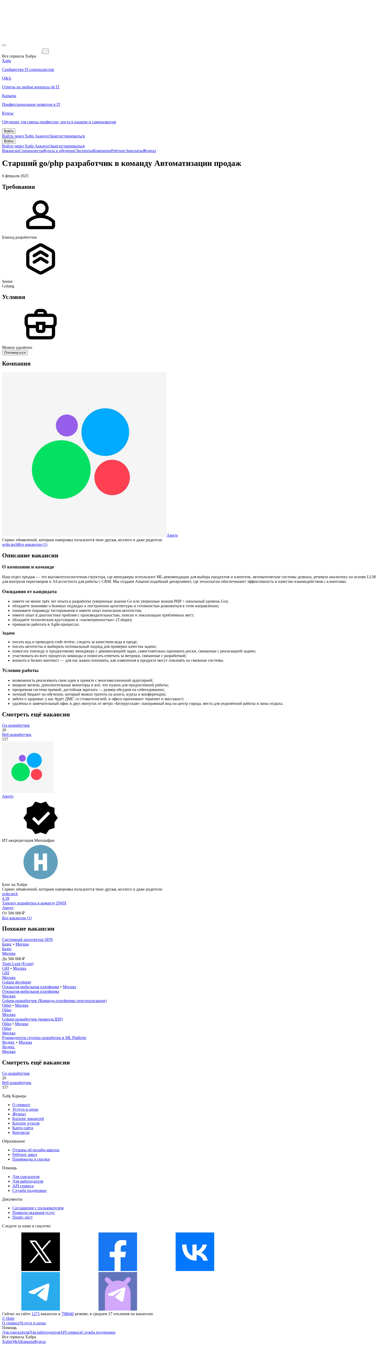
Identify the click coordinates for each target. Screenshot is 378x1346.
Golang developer (16, 982)
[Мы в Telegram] (40, 1309)
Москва (22, 944)
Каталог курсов (26, 1123)
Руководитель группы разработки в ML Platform (44, 1037)
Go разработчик (16, 725)
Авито (172, 535)
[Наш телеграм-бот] (117, 1309)
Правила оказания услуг (33, 1212)
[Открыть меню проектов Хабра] (4, 45)
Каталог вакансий (28, 1118)
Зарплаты (134, 150)
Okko (6, 1005)
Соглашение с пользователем (38, 1208)
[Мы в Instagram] (272, 1269)
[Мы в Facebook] (117, 1269)
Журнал (149, 150)
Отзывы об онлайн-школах (36, 1150)
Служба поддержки (29, 1190)
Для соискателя (25, 1176)
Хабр (6, 1341)
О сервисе (21, 1104)
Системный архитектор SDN (27, 939)
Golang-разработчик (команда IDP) (32, 1019)
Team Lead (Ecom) (17, 963)
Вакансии (10, 150)
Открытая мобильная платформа (30, 987)
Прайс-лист (22, 1217)
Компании (102, 150)
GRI (5, 968)
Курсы (40, 1341)
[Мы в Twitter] (40, 1269)
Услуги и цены (25, 1109)
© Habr (8, 1318)
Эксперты (84, 150)
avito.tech (10, 544)
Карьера (27, 1341)
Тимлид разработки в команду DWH (34, 903)
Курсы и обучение (59, 150)
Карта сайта (22, 1128)
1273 (35, 1314)
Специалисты (31, 150)
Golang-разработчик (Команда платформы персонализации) (54, 1000)
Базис (7, 944)
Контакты (21, 1132)
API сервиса (23, 1186)
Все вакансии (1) (32, 544)
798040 (67, 1314)
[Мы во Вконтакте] (194, 1269)
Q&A (15, 1341)
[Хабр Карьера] (22, 51)
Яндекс (8, 1042)
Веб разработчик (16, 734)
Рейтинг (118, 150)
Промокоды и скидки (31, 1159)
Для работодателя (27, 1181)
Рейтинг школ (24, 1154)
